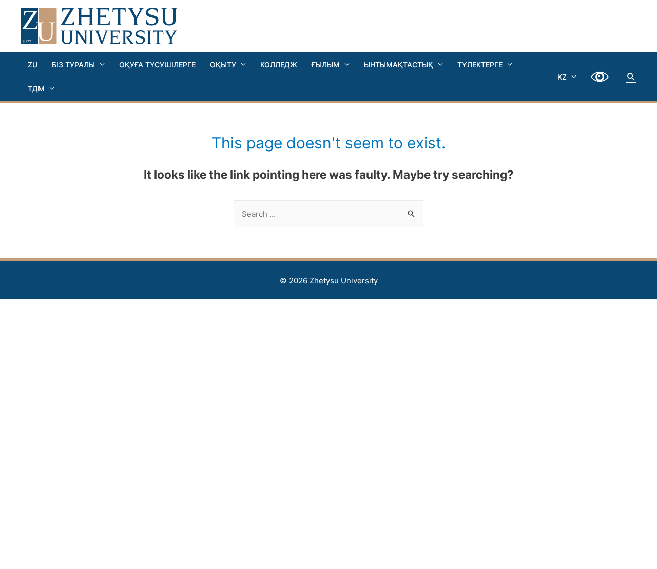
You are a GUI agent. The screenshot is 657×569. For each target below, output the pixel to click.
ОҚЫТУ (223, 64)
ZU (32, 64)
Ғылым (326, 64)
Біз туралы (73, 64)
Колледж (278, 64)
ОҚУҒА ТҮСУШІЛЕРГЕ (157, 64)
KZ (562, 76)
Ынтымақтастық (398, 64)
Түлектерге (480, 64)
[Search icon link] (631, 76)
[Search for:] (328, 214)
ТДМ (36, 88)
